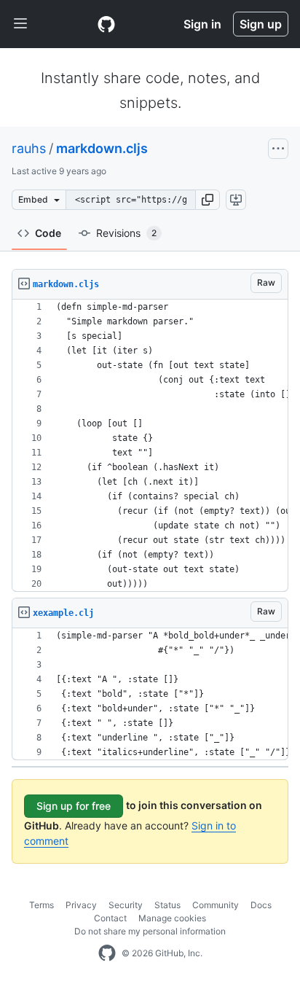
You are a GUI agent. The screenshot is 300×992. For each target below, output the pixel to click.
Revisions (126, 233)
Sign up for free (73, 806)
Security (125, 904)
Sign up (261, 24)
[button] (207, 200)
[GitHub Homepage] (107, 953)
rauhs (29, 148)
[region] (150, 446)
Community (215, 904)
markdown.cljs (102, 148)
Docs (261, 904)
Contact (110, 918)
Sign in (202, 24)
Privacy (81, 904)
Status (167, 904)
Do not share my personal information (150, 931)
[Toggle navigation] (20, 24)
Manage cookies (172, 918)
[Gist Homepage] (106, 24)
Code (48, 233)
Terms (41, 904)
